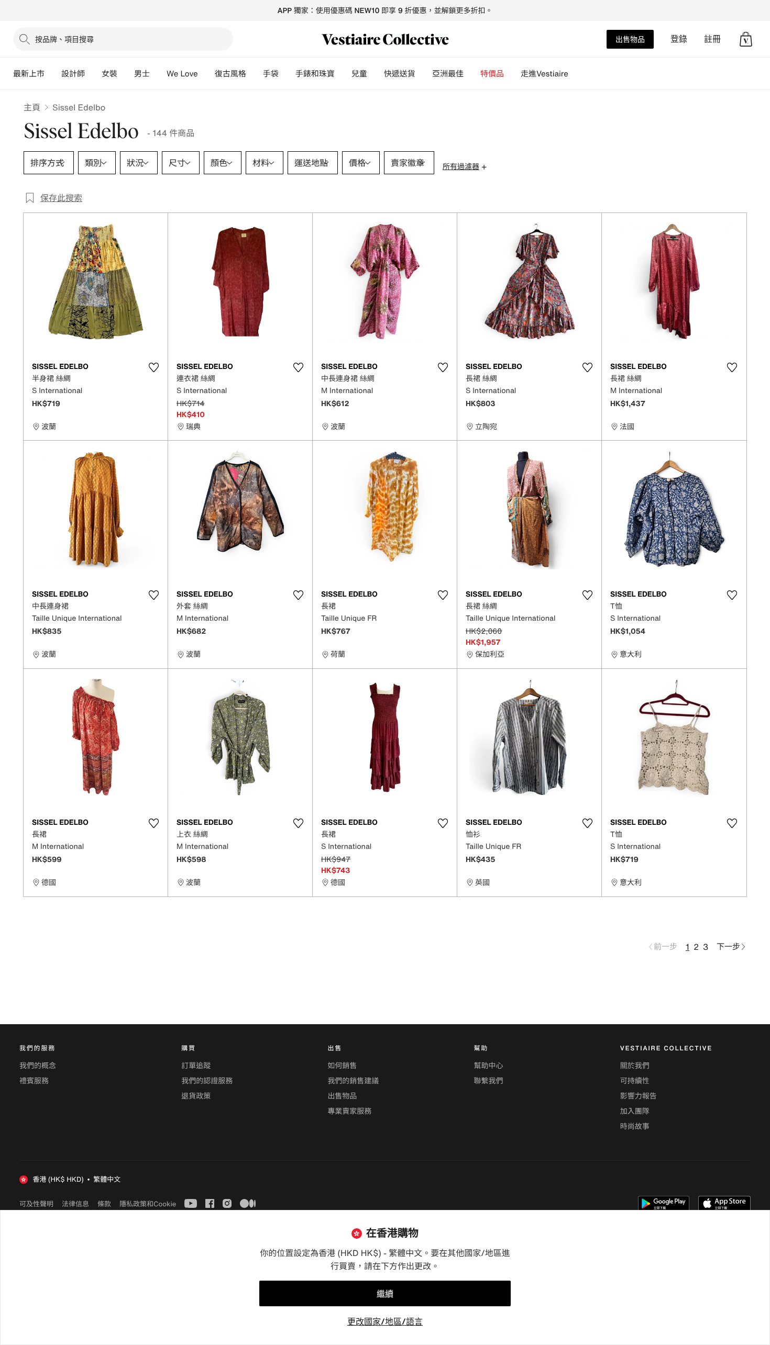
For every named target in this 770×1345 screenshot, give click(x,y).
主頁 (32, 107)
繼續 (385, 1293)
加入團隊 (635, 1111)
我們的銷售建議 (353, 1080)
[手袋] (287, 74)
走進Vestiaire (544, 74)
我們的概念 (37, 1065)
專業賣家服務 (349, 1111)
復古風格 (230, 74)
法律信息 (75, 1203)
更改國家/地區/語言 (385, 1321)
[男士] (158, 74)
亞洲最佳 (448, 74)
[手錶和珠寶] (343, 74)
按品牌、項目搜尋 (64, 38)
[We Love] (206, 74)
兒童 (359, 74)
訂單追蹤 (196, 1065)
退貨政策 (196, 1096)
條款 (104, 1203)
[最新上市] (53, 74)
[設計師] (93, 74)
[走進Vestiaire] (577, 74)
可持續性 (635, 1080)
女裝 (109, 74)
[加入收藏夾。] (153, 367)
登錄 (678, 38)
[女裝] (126, 74)
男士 (142, 74)
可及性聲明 (36, 1204)
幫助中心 (488, 1065)
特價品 (492, 74)
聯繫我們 (488, 1080)
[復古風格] (254, 74)
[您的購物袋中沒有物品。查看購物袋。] (746, 39)
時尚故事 (635, 1126)
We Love (182, 74)
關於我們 (635, 1065)
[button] (746, 39)
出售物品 (630, 38)
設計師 (73, 74)
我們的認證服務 (207, 1080)
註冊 (712, 38)
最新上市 (29, 74)
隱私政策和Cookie (147, 1203)
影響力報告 (638, 1096)
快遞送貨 (399, 74)
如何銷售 (342, 1065)
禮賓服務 (34, 1080)
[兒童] (375, 74)
